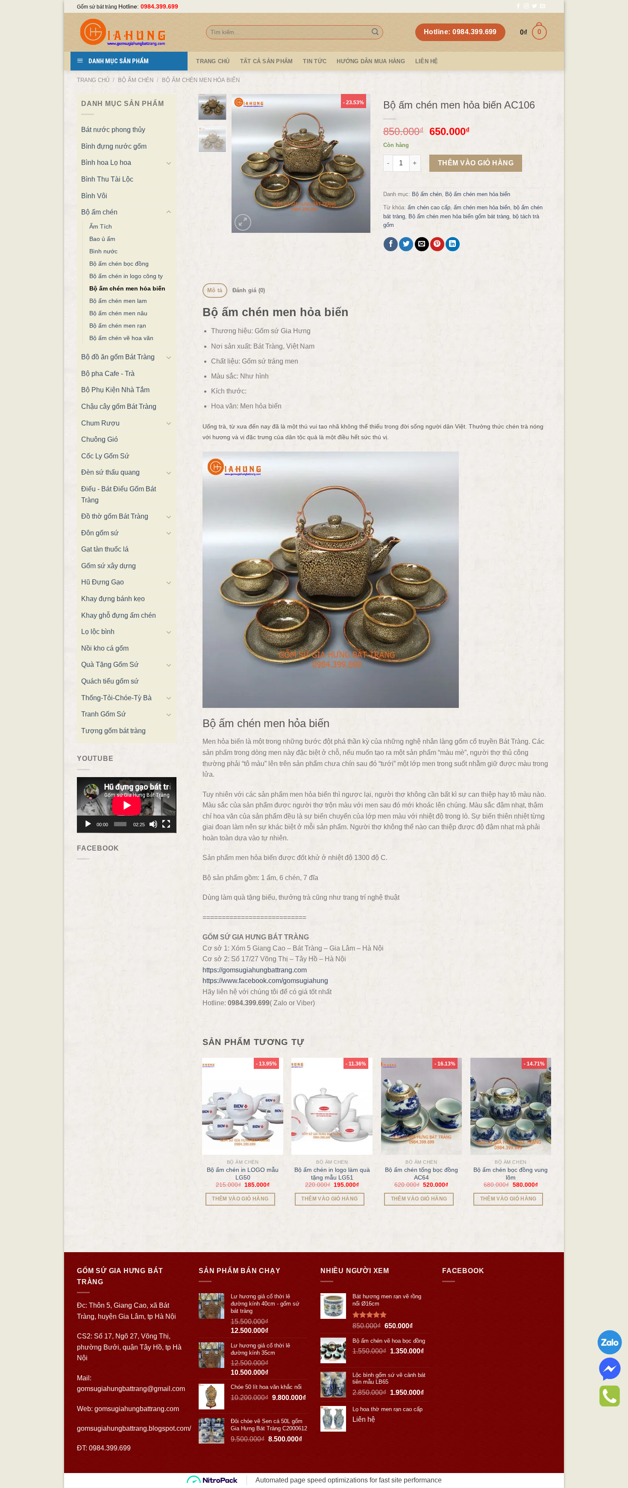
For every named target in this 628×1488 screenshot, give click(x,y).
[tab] (214, 290)
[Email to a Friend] (422, 244)
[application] (126, 805)
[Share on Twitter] (406, 244)
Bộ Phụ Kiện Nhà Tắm (115, 389)
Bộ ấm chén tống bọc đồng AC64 (421, 1173)
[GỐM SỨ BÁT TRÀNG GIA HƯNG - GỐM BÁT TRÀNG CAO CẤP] (135, 32)
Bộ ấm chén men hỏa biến (201, 80)
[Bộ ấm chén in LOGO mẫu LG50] (242, 1106)
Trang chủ (93, 80)
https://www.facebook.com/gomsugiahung (265, 980)
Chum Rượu (100, 423)
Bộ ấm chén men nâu (118, 313)
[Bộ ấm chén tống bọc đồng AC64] (421, 1106)
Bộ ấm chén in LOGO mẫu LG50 (243, 1173)
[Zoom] (243, 222)
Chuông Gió (99, 439)
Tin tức (314, 61)
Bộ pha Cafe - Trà (108, 373)
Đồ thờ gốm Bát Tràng (114, 516)
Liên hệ (426, 61)
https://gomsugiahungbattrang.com (254, 970)
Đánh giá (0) (248, 290)
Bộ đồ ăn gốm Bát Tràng (118, 357)
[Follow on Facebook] (518, 6)
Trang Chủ (212, 61)
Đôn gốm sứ (100, 533)
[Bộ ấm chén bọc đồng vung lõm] (511, 1106)
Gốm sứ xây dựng (108, 565)
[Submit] (375, 32)
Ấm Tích (100, 226)
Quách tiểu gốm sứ (110, 681)
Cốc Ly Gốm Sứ (105, 456)
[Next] (356, 163)
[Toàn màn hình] (166, 824)
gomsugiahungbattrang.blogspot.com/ (134, 1428)
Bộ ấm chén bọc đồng (119, 263)
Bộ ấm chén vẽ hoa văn (121, 338)
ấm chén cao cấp (429, 207)
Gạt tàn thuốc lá (105, 549)
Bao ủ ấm (102, 238)
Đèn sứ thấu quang (110, 472)
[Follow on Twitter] (534, 6)
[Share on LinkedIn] (453, 244)
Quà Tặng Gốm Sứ (110, 664)
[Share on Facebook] (391, 244)
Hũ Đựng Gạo (102, 582)
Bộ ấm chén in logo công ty (126, 276)
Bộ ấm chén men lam (118, 300)
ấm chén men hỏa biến (482, 207)
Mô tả (214, 290)
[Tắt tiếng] (153, 824)
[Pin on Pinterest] (437, 244)
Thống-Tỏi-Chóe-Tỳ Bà (116, 697)
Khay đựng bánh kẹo (113, 598)
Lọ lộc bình (97, 631)
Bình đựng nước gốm (114, 146)
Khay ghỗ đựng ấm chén (118, 615)
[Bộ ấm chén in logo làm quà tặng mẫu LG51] (332, 1106)
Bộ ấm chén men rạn (117, 325)
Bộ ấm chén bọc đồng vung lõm (510, 1173)
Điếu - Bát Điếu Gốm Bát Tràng (118, 494)
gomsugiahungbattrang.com (136, 1408)
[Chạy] (88, 824)
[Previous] (245, 163)
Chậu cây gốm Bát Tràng (118, 406)
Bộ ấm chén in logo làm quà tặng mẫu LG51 (332, 1173)
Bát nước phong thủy (113, 129)
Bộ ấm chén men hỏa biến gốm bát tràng (458, 216)
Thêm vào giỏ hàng (476, 163)
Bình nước (103, 251)
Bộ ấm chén (135, 80)
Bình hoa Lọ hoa (106, 162)
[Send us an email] (542, 6)
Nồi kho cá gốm (105, 648)
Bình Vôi (94, 196)
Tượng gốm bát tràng (113, 730)
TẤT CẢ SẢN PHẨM (266, 61)
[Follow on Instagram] (526, 6)
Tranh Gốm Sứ (103, 714)
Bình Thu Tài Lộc (107, 179)
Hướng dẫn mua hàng (371, 61)
